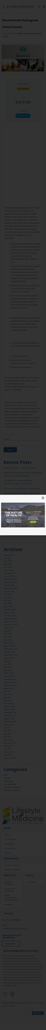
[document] (23, 515)
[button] (43, 498)
